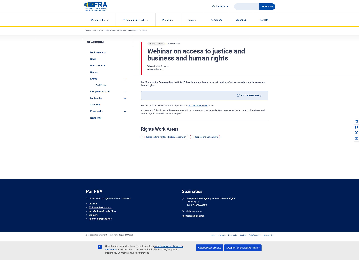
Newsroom (216, 20)
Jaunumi (93, 215)
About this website (218, 235)
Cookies (243, 235)
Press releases (97, 65)
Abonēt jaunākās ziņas (100, 218)
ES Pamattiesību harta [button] (134, 20)
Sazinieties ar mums (192, 211)
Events (95, 31)
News (93, 59)
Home (88, 31)
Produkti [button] (166, 20)
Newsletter (95, 117)
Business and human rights (206, 137)
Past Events (101, 85)
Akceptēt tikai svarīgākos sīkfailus (243, 248)
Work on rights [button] (98, 20)
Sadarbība (241, 20)
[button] (356, 121)
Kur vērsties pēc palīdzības (102, 211)
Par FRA (264, 20)
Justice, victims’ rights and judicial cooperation (166, 137)
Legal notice (232, 235)
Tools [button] (191, 20)
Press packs (96, 111)
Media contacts (98, 52)
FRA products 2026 (100, 91)
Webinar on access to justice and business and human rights (124, 31)
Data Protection (255, 235)
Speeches (95, 104)
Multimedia (96, 98)
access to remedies (197, 105)
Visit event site (250, 95)
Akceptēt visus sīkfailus (209, 248)
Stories (93, 72)
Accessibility (268, 235)
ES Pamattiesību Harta (100, 207)
